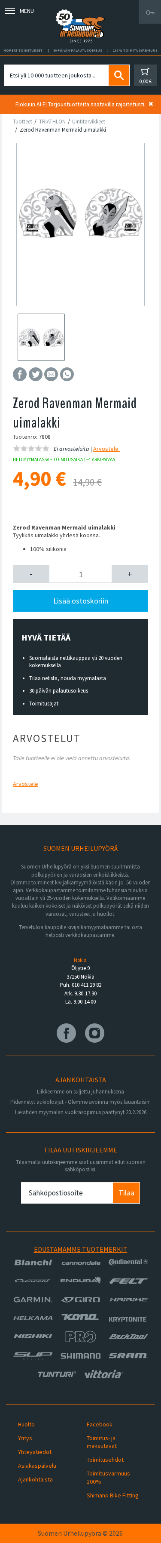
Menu (27, 11)
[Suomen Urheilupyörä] (81, 12)
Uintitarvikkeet (88, 121)
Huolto (26, 1424)
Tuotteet (22, 121)
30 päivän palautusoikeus (58, 690)
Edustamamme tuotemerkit (81, 1249)
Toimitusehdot (105, 1459)
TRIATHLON (52, 121)
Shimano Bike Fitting (113, 1495)
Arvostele (106, 449)
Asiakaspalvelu (37, 1465)
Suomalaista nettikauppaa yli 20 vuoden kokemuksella (75, 661)
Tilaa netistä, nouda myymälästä (67, 678)
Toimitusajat (43, 703)
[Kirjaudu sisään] (150, 12)
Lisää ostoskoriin (80, 601)
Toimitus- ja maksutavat (102, 1442)
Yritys (25, 1438)
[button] (31, 573)
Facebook (99, 1424)
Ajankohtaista (35, 1479)
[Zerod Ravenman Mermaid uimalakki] (80, 212)
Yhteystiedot (35, 1452)
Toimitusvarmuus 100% (108, 1477)
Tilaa (126, 1193)
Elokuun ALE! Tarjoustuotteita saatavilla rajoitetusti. (80, 104)
